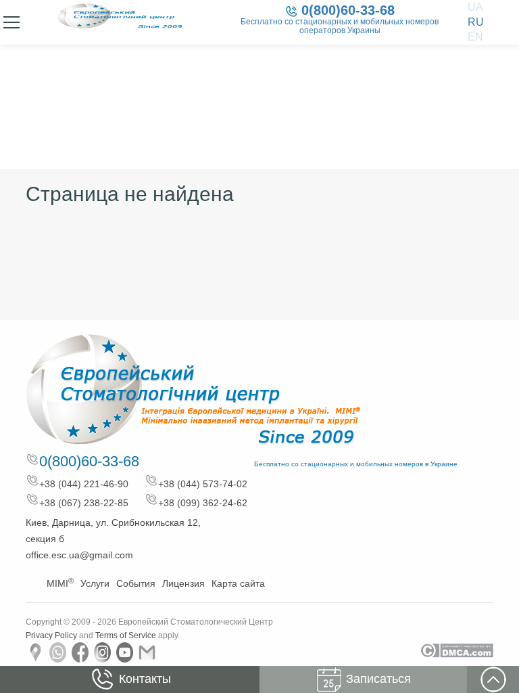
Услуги (94, 583)
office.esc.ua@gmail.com (79, 555)
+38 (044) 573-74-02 (202, 483)
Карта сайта (238, 583)
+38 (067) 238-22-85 (83, 502)
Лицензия (183, 583)
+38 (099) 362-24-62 (202, 502)
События (135, 583)
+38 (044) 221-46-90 (83, 483)
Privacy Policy (51, 635)
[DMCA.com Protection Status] (456, 650)
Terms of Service (125, 635)
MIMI (60, 583)
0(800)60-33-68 (348, 10)
